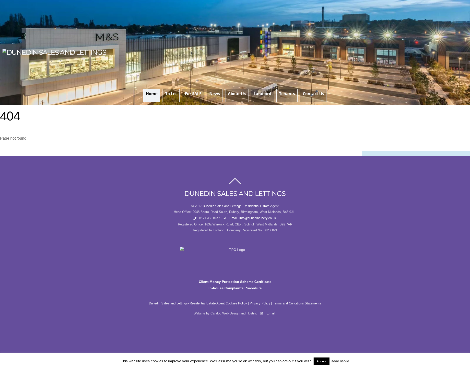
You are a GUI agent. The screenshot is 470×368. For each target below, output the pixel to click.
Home (151, 93)
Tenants (287, 93)
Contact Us (313, 93)
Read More (339, 361)
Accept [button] (322, 361)
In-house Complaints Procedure (235, 288)
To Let (171, 93)
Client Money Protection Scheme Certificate (235, 282)
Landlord (262, 93)
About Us (237, 93)
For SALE (193, 93)
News (214, 93)
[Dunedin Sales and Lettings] (54, 52)
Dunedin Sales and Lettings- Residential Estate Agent (241, 206)
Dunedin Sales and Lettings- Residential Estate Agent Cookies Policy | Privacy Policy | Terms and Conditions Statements (235, 303)
